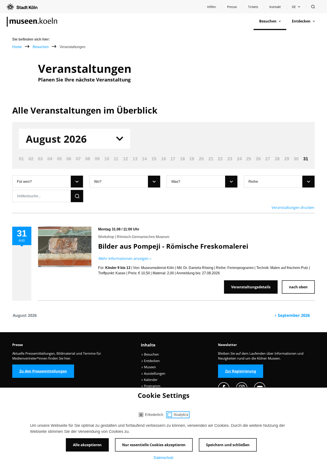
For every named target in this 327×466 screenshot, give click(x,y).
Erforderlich (154, 415)
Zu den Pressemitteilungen (43, 371)
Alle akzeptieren (87, 444)
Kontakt (275, 7)
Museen (149, 367)
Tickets (253, 7)
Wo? (97, 181)
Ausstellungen (154, 373)
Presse (232, 7)
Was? (175, 181)
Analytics (181, 415)
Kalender (150, 379)
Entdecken (151, 360)
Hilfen (214, 8)
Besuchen (41, 47)
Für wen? (24, 181)
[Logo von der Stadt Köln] (22, 6)
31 (305, 158)
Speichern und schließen (228, 444)
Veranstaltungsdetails (250, 287)
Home (17, 47)
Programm (151, 386)
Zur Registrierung (240, 371)
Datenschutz (164, 458)
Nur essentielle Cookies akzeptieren (154, 444)
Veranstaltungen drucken (293, 207)
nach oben (298, 287)
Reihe (253, 181)
